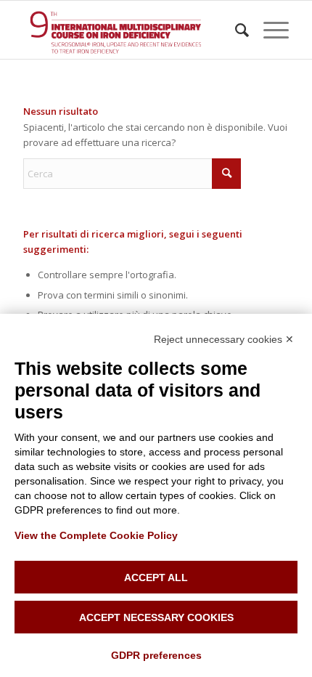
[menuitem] (235, 30)
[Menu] (269, 30)
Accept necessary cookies (156, 617)
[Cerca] (235, 30)
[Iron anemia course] (129, 30)
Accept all (156, 577)
